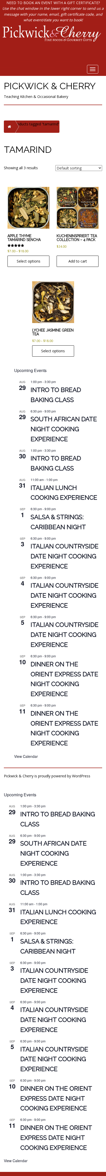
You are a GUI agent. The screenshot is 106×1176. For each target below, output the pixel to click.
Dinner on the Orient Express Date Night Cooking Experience (56, 1098)
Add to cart (77, 261)
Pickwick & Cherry (50, 86)
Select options (28, 261)
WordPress (81, 775)
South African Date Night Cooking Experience (64, 429)
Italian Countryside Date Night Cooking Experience (65, 556)
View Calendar (26, 756)
